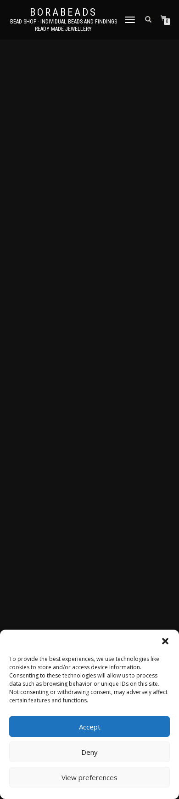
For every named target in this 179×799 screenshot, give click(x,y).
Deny (89, 752)
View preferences (89, 777)
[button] (165, 641)
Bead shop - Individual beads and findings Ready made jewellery (63, 25)
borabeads (63, 12)
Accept (90, 726)
